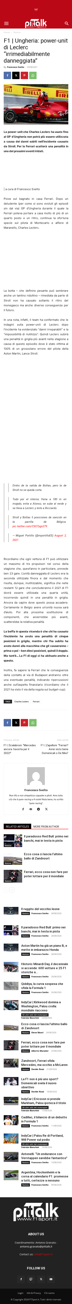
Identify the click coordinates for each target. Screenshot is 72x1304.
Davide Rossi (37, 1069)
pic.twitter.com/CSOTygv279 (30, 526)
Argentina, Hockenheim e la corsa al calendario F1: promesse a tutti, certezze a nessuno (44, 1176)
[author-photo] (36, 784)
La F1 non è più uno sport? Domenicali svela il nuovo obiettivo (39, 1083)
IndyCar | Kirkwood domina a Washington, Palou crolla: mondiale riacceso (41, 1006)
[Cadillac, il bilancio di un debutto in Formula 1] (11, 1120)
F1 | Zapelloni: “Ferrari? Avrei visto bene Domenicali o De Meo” (54, 749)
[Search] (67, 24)
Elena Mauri (37, 1032)
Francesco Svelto (15, 67)
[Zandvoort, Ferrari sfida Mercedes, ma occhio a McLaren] (11, 1063)
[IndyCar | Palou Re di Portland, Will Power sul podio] (11, 1138)
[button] (6, 24)
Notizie (17, 32)
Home (7, 32)
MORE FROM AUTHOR (46, 826)
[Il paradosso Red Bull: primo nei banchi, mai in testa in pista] (13, 840)
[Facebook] (7, 75)
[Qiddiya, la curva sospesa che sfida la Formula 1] (11, 986)
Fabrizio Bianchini (30, 1017)
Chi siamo (49, 1293)
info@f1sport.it (43, 1254)
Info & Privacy (34, 1293)
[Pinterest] (24, 75)
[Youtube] (51, 1279)
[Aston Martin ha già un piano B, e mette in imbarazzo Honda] (11, 948)
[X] (16, 75)
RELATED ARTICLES (17, 826)
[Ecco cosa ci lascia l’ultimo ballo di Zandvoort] (13, 858)
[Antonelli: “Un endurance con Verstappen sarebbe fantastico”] (11, 1157)
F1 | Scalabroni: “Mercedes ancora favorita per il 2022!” (20, 749)
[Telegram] (40, 809)
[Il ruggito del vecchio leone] (11, 911)
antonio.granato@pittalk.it (36, 1246)
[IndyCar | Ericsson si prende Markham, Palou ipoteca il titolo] (11, 1101)
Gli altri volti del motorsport (34, 1014)
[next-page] (12, 890)
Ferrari (36, 701)
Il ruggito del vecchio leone (40, 909)
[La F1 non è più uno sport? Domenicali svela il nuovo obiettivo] (11, 1081)
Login (20, 1293)
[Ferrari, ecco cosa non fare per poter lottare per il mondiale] (13, 876)
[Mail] (32, 809)
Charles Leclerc (21, 701)
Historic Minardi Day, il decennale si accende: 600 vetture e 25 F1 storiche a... (44, 968)
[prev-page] (6, 890)
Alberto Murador (40, 1050)
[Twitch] (31, 1279)
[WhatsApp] (33, 75)
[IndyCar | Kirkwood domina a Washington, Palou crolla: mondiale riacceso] (11, 1005)
